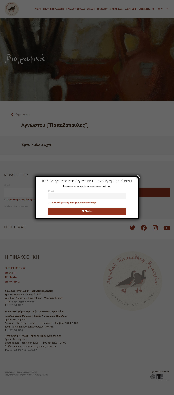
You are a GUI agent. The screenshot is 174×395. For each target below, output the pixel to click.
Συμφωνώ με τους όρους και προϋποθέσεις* (73, 202)
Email (51, 191)
